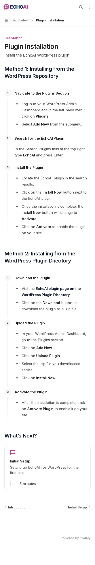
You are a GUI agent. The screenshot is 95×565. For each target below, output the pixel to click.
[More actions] (89, 7)
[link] (47, 468)
